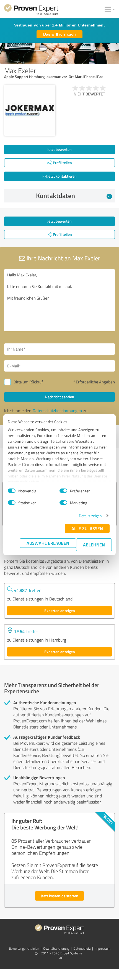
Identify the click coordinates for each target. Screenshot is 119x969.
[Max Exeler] (30, 110)
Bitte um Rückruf (28, 382)
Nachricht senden (59, 396)
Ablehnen (94, 544)
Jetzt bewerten (59, 149)
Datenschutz (81, 948)
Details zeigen (90, 515)
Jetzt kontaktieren (61, 176)
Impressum (102, 948)
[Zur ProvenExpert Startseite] (31, 10)
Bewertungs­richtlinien (24, 948)
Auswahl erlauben (48, 543)
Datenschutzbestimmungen (57, 410)
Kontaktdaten (55, 195)
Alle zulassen (87, 528)
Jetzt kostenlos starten (59, 895)
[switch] (63, 490)
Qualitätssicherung (56, 948)
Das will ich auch (59, 34)
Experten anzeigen (59, 610)
